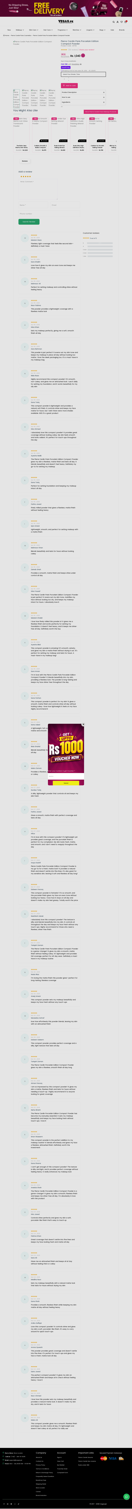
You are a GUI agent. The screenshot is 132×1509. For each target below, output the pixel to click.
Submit (66, 783)
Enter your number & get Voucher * (61, 771)
